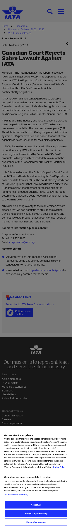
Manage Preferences (36, 522)
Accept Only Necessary (36, 513)
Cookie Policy (59, 467)
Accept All (36, 504)
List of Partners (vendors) (16, 494)
